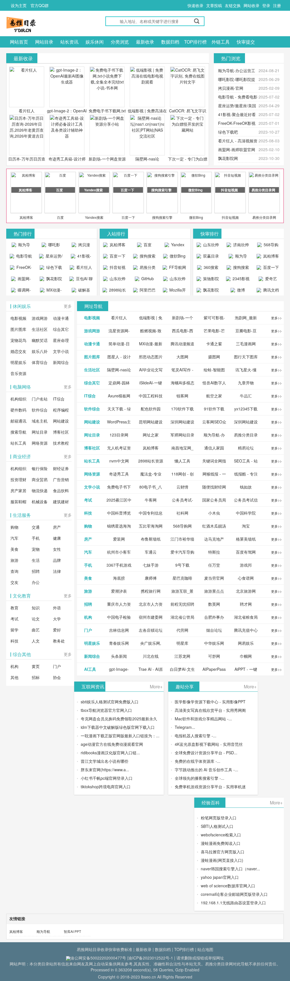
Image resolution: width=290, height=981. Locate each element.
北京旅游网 (246, 591)
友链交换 (233, 5)
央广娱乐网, (150, 643)
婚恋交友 (18, 351)
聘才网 (246, 604)
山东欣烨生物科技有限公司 (175, 280)
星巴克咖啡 (182, 578)
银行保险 (40, 468)
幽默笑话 (40, 340)
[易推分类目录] (34, 24)
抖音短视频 (230, 217)
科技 (14, 641)
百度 (60, 217)
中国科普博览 (119, 513)
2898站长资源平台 (116, 291)
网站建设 (61, 421)
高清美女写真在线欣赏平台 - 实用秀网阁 (210, 710)
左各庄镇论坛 (151, 630)
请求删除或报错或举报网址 (200, 958)
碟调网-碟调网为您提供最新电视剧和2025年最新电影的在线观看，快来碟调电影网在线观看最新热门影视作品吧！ (20, 291)
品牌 (57, 560)
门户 (57, 666)
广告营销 (61, 479)
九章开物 (246, 382)
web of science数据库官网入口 (228, 885)
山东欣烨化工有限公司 (115, 280)
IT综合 (59, 399)
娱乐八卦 (40, 351)
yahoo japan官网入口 (220, 877)
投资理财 (18, 479)
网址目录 (40, 432)
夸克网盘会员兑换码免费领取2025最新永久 (119, 718)
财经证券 (61, 468)
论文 (36, 619)
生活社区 (40, 329)
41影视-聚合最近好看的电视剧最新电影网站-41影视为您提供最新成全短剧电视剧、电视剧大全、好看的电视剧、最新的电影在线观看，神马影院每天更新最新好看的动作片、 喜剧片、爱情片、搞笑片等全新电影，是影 (81, 257)
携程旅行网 (151, 591)
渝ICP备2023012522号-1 (150, 958)
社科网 (182, 513)
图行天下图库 (246, 356)
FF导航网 (177, 267)
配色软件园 (151, 409)
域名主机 (40, 421)
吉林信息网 (119, 630)
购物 (14, 527)
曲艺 (36, 630)
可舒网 (214, 656)
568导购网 (270, 246)
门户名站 (40, 399)
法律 (57, 571)
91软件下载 (214, 409)
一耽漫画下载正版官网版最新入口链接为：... (120, 735)
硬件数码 (18, 410)
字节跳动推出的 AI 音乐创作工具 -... (206, 769)
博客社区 (61, 432)
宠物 (36, 549)
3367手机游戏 (118, 565)
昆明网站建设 (151, 422)
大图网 (182, 356)
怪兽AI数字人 (214, 382)
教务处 (59, 641)
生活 (36, 560)
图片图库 (18, 329)
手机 (36, 538)
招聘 (36, 571)
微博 (240, 290)
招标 (36, 677)
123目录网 (119, 435)
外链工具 (221, 41)
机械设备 (40, 501)
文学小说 (61, 351)
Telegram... (185, 727)
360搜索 (210, 267)
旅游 (14, 560)
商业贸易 (40, 479)
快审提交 (246, 41)
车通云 (151, 552)
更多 (68, 306)
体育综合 (40, 362)
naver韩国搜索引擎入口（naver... (230, 868)
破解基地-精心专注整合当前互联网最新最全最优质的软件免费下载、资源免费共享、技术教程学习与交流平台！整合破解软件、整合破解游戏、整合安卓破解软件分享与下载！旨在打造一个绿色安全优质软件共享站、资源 (80, 291)
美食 (14, 549)
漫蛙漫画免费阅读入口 (220, 843)
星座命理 (61, 340)
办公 (36, 582)
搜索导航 (18, 432)
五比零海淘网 (151, 526)
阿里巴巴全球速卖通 (145, 291)
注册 (277, 5)
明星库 (182, 643)
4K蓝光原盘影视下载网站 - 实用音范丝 (209, 744)
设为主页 (19, 5)
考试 (14, 619)
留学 (14, 630)
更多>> (276, 317)
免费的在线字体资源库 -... (197, 761)
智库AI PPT (72, 931)
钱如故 (246, 487)
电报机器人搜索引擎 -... (195, 735)
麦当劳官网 (214, 578)
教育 (14, 608)
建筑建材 (61, 501)
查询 (14, 571)
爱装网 (119, 539)
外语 (57, 608)
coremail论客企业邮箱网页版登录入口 (234, 894)
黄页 (36, 666)
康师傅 (151, 578)
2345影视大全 (240, 280)
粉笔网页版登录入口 (218, 818)
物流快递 (40, 490)
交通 (36, 527)
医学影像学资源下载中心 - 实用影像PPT (210, 701)
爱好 (57, 630)
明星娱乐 (18, 362)
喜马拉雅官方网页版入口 (222, 851)
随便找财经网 (214, 487)
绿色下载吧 (228, 132)
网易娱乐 (246, 643)
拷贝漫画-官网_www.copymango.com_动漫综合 (82, 246)
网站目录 (44, 41)
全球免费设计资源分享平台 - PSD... (206, 752)
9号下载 (182, 565)
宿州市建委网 (151, 617)
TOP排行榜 (195, 41)
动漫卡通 (61, 318)
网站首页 (19, 41)
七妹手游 (151, 565)
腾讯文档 (270, 290)
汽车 (14, 538)
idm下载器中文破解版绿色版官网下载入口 (118, 727)
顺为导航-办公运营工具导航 (20, 246)
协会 (57, 677)
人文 (36, 641)
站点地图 (205, 949)
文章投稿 (214, 5)
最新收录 (145, 41)
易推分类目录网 (264, 217)
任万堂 (214, 565)
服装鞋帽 (18, 501)
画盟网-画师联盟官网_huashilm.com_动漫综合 (22, 280)
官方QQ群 (40, 5)
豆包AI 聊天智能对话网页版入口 (82, 280)
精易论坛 (246, 448)
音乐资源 (18, 373)
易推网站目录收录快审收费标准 (104, 949)
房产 (57, 527)
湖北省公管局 (182, 617)
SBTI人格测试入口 (217, 826)
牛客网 (151, 500)
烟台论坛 (214, 630)
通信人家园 (214, 448)
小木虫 (214, 513)
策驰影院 (210, 278)
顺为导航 (43, 931)
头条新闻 (119, 656)
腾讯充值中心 (246, 630)
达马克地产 (214, 539)
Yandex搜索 (94, 217)
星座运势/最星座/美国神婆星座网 (51, 257)
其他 (14, 677)
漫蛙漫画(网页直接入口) (222, 860)
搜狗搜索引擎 (162, 217)
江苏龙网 (182, 656)
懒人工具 (182, 461)
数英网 (214, 604)
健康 (57, 538)
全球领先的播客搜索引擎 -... (199, 778)
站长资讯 (69, 41)
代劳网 (182, 630)
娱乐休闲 (95, 41)
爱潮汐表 (119, 591)
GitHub (147, 278)
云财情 (182, 487)
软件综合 (40, 410)
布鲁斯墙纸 (151, 539)
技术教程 (61, 443)
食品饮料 (61, 490)
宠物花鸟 (18, 340)
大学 (57, 619)
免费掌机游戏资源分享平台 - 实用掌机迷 (210, 786)
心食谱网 (246, 578)
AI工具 (90, 669)
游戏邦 (246, 565)
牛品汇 (246, 396)
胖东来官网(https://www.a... (105, 769)
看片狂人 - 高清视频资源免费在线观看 (81, 268)
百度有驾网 (246, 552)
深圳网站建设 (182, 422)
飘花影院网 (228, 158)
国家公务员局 (214, 500)
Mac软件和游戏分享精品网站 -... (203, 718)
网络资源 (40, 443)
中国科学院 (246, 513)
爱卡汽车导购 (182, 552)
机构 (14, 666)
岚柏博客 (26, 217)
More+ (156, 686)
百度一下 (128, 217)
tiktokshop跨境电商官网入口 (106, 786)
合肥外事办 (214, 617)
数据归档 (170, 41)
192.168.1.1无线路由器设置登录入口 (233, 902)
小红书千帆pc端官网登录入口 (107, 778)
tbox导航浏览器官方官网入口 (106, 710)
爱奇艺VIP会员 (269, 280)
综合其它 (61, 329)
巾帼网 (246, 656)
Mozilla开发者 (177, 291)
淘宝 (246, 526)
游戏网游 (40, 318)
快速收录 (195, 5)
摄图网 (214, 356)
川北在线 (151, 656)
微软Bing (196, 217)
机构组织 (18, 399)
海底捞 (119, 578)
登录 (266, 5)
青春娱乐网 (119, 643)
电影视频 (18, 318)
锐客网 (182, 396)
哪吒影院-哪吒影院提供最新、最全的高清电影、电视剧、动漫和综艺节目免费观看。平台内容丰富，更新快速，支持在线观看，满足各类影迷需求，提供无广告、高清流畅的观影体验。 (50, 246)
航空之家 (214, 396)
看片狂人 (27, 110)
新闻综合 (61, 362)
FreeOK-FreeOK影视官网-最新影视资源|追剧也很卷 (21, 268)
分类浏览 (120, 41)
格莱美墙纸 (246, 539)
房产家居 (18, 490)
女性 (57, 549)
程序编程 (61, 410)
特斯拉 (214, 552)
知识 (36, 608)
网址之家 (151, 435)
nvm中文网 (119, 461)
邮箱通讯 (18, 421)
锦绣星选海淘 (119, 526)
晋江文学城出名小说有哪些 (104, 761)
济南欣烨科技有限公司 (238, 246)
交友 (14, 582)
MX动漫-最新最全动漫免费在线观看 (51, 291)
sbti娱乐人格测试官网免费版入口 (109, 701)
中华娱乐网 (214, 643)
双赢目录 (210, 256)
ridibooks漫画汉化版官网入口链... (110, 752)
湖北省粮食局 (246, 617)
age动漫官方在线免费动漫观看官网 (112, 744)
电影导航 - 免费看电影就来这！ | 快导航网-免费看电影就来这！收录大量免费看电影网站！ (21, 257)
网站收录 (251, 5)
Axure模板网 (119, 396)
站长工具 (18, 443)
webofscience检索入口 (221, 835)
